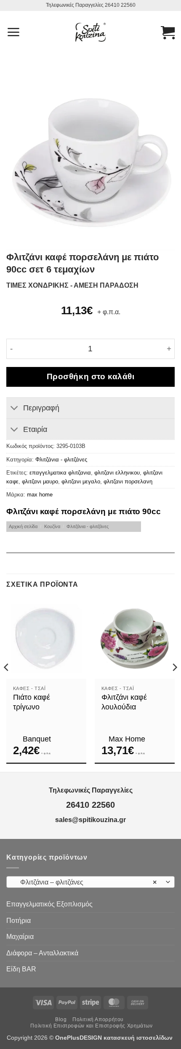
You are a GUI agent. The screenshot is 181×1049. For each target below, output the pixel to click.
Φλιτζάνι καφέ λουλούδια (124, 702)
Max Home (127, 739)
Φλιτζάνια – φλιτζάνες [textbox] (86, 882)
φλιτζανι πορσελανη (128, 481)
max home (40, 494)
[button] (13, 32)
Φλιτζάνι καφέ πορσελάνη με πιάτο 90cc (83, 511)
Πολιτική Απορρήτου (98, 1019)
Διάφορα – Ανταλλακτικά (42, 953)
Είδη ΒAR (21, 969)
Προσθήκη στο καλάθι (91, 376)
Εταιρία (35, 429)
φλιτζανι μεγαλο (80, 481)
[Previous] (7, 684)
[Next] (174, 684)
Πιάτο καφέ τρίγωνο (31, 702)
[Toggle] (14, 409)
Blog (61, 1019)
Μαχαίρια (20, 936)
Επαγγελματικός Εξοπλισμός (49, 904)
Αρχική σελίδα (23, 526)
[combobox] (90, 882)
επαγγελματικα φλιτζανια (60, 472)
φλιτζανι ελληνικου (117, 472)
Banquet (37, 739)
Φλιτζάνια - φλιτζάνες (61, 459)
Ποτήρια (18, 920)
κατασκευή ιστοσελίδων (139, 1037)
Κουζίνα (52, 526)
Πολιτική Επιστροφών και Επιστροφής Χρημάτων (91, 1026)
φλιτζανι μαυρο (40, 481)
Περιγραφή (41, 408)
